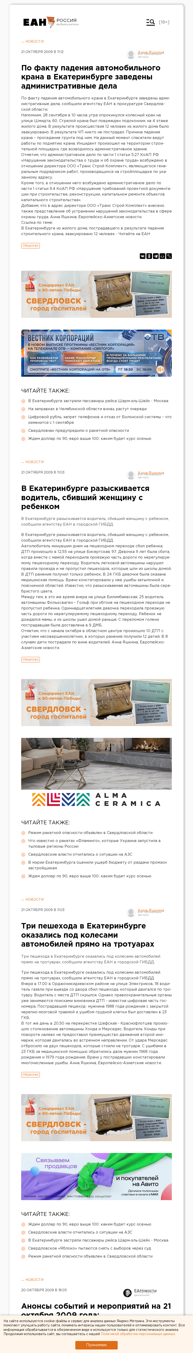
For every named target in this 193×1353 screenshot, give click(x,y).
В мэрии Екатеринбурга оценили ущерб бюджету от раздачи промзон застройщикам (97, 865)
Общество (30, 245)
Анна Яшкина (151, 52)
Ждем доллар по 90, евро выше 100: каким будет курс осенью (89, 439)
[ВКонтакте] (142, 256)
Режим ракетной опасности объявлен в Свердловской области (90, 833)
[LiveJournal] (169, 256)
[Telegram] (156, 256)
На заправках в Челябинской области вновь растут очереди (87, 409)
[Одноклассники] (149, 256)
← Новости (32, 41)
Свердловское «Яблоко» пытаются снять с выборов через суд (89, 1248)
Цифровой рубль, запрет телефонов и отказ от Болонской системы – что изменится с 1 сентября (100, 420)
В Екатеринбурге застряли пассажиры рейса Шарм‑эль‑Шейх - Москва (98, 401)
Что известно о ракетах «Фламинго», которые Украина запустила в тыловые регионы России (94, 843)
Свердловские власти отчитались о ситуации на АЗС (80, 854)
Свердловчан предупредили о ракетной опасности (78, 431)
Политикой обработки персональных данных (138, 1334)
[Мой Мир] (162, 256)
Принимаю (96, 1345)
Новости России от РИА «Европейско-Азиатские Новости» (39, 22)
